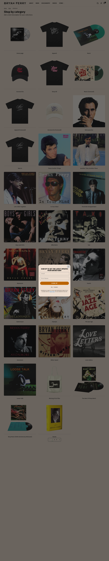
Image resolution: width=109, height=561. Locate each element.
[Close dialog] (68, 266)
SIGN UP (54, 283)
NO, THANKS (54, 287)
